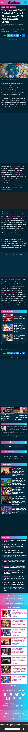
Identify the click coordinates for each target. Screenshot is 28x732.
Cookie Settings (9, 603)
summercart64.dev (11, 343)
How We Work (20, 595)
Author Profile (11, 437)
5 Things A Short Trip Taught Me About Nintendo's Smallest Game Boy (14, 566)
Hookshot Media (12, 703)
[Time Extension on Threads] (14, 699)
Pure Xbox (24, 710)
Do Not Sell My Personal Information (14, 707)
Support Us (7, 598)
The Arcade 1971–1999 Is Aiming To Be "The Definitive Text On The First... (15, 556)
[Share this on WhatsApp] (8, 35)
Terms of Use (7, 601)
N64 (7, 7)
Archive (22, 601)
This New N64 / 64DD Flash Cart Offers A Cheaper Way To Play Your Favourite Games (13, 16)
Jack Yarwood (5, 31)
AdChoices (22, 705)
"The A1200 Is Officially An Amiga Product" (15, 541)
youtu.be (21, 343)
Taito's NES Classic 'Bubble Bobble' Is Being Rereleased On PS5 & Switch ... (15, 583)
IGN (23, 713)
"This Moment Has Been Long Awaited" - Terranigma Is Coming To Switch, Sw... (13, 572)
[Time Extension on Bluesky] (23, 695)
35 (10, 513)
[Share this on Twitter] (17, 35)
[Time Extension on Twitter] (17, 695)
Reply (18, 437)
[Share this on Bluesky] (11, 35)
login (21, 456)
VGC (10, 716)
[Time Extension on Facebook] (20, 699)
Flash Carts (13, 7)
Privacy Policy (20, 598)
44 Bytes (16, 705)
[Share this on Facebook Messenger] (23, 35)
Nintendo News (17, 713)
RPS (14, 718)
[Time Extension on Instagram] (8, 699)
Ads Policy (15, 601)
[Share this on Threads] (20, 35)
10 (10, 484)
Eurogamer (5, 716)
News (3, 7)
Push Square (17, 710)
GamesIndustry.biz (18, 716)
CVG (25, 716)
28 (10, 493)
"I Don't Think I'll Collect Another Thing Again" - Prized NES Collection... (14, 551)
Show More (14, 685)
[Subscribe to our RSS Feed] (5, 695)
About (9, 595)
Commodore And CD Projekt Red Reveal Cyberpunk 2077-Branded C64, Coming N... (14, 561)
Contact (13, 598)
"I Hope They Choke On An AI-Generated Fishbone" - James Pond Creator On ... (14, 546)
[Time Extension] (14, 2)
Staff (14, 595)
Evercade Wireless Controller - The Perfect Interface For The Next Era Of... (14, 578)
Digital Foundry (7, 713)
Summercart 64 (18, 166)
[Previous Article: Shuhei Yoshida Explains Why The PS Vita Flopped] (7, 412)
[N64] (14, 70)
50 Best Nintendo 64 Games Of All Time (13, 349)
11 (17, 357)
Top (5, 595)
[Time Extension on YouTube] (11, 695)
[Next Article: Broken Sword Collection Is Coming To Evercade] (21, 412)
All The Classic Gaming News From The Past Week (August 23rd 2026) (14, 589)
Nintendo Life (8, 710)
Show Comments (14, 447)
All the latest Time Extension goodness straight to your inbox (14, 725)
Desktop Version (19, 603)
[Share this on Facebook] (14, 35)
